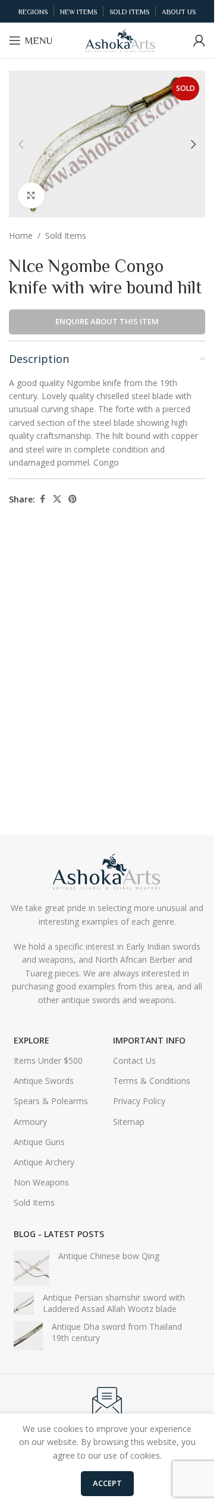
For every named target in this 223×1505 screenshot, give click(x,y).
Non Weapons (41, 1182)
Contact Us (134, 1060)
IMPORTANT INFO (149, 1040)
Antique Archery (44, 1162)
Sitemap (129, 1121)
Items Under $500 (48, 1060)
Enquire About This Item (107, 321)
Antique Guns (39, 1141)
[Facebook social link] (42, 499)
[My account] (199, 40)
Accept (107, 1483)
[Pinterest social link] (72, 499)
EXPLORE (31, 1040)
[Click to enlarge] (31, 195)
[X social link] (57, 499)
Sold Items (65, 235)
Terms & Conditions (151, 1080)
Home (21, 235)
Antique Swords (44, 1080)
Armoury (30, 1121)
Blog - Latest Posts (59, 1234)
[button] (21, 144)
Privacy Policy (139, 1100)
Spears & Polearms (51, 1100)
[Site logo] (120, 39)
